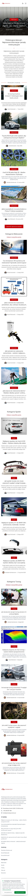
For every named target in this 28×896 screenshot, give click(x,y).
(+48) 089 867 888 (7, 810)
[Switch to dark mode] (22, 3)
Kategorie (4, 859)
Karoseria (3, 873)
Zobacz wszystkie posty (14, 237)
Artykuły (4, 817)
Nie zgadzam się (8, 892)
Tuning (14, 608)
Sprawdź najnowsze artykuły (14, 226)
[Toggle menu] (25, 3)
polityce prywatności (6, 889)
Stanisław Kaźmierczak (6, 850)
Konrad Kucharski (5, 855)
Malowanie (14, 19)
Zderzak (3, 870)
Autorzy (3, 847)
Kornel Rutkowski (5, 853)
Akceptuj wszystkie (20, 892)
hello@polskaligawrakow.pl (9, 813)
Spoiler (14, 438)
